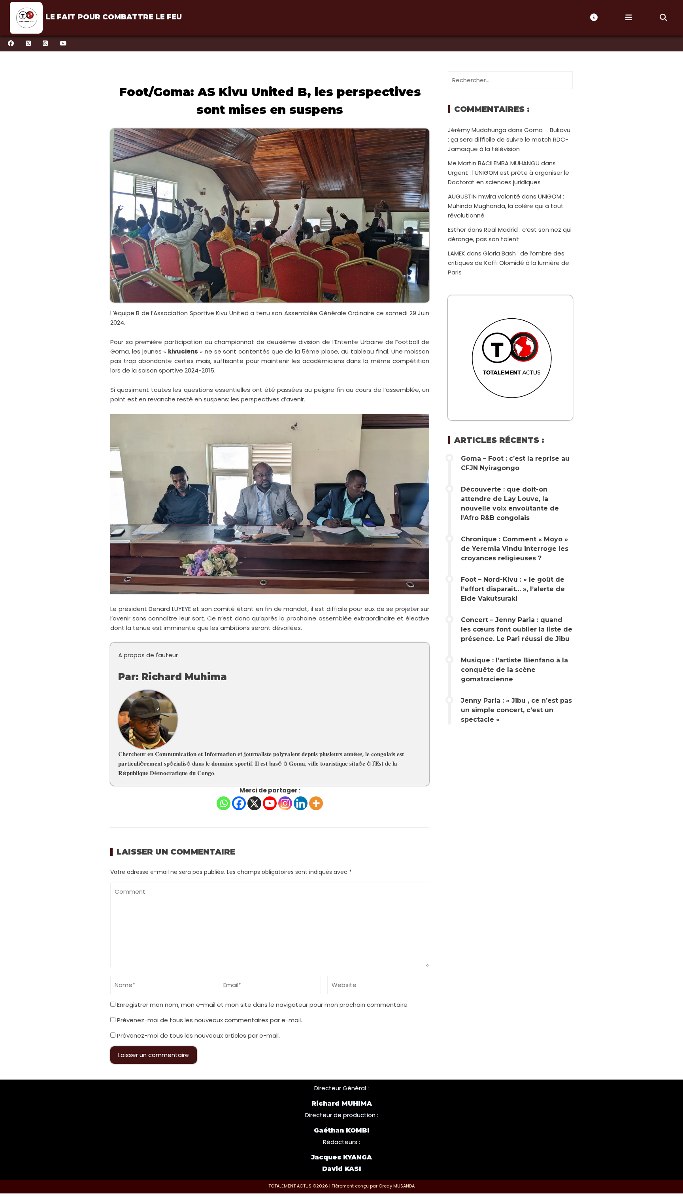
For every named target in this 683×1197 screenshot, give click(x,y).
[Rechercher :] (510, 80)
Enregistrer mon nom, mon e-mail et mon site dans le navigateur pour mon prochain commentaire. (263, 1004)
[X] (254, 803)
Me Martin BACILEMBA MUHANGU (494, 163)
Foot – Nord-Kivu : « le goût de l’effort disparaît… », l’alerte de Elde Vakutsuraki (513, 589)
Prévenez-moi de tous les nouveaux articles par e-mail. (198, 1035)
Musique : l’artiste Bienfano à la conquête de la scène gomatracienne (514, 669)
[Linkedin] (301, 803)
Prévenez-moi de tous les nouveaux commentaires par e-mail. (209, 1020)
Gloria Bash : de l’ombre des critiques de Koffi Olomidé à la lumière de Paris (508, 262)
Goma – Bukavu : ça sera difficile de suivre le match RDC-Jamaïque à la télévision (509, 139)
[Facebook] (239, 803)
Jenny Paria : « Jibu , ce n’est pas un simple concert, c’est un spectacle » (516, 710)
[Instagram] (285, 803)
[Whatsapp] (223, 803)
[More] (316, 803)
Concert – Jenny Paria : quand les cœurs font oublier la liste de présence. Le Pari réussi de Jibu (516, 629)
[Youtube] (270, 803)
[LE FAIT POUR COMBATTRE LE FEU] (25, 18)
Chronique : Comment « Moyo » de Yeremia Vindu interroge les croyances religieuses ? (514, 548)
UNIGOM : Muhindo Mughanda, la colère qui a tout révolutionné (506, 205)
